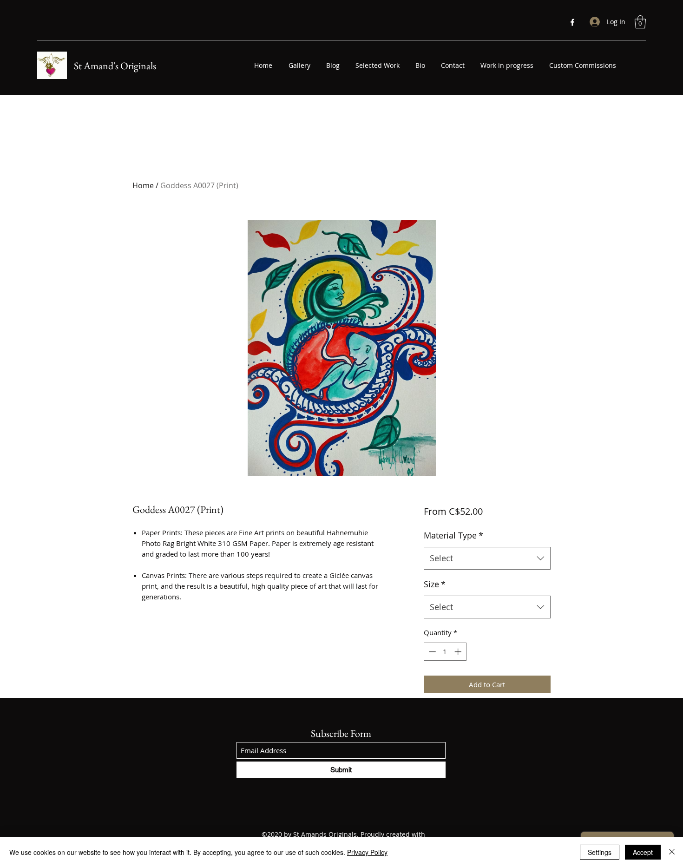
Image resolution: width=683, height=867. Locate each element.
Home (143, 185)
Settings (599, 852)
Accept (643, 852)
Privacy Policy (367, 852)
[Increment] (459, 651)
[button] (640, 22)
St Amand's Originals (115, 65)
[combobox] (487, 558)
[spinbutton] (445, 651)
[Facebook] (572, 22)
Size (435, 584)
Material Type (453, 535)
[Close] (671, 852)
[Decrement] (431, 651)
